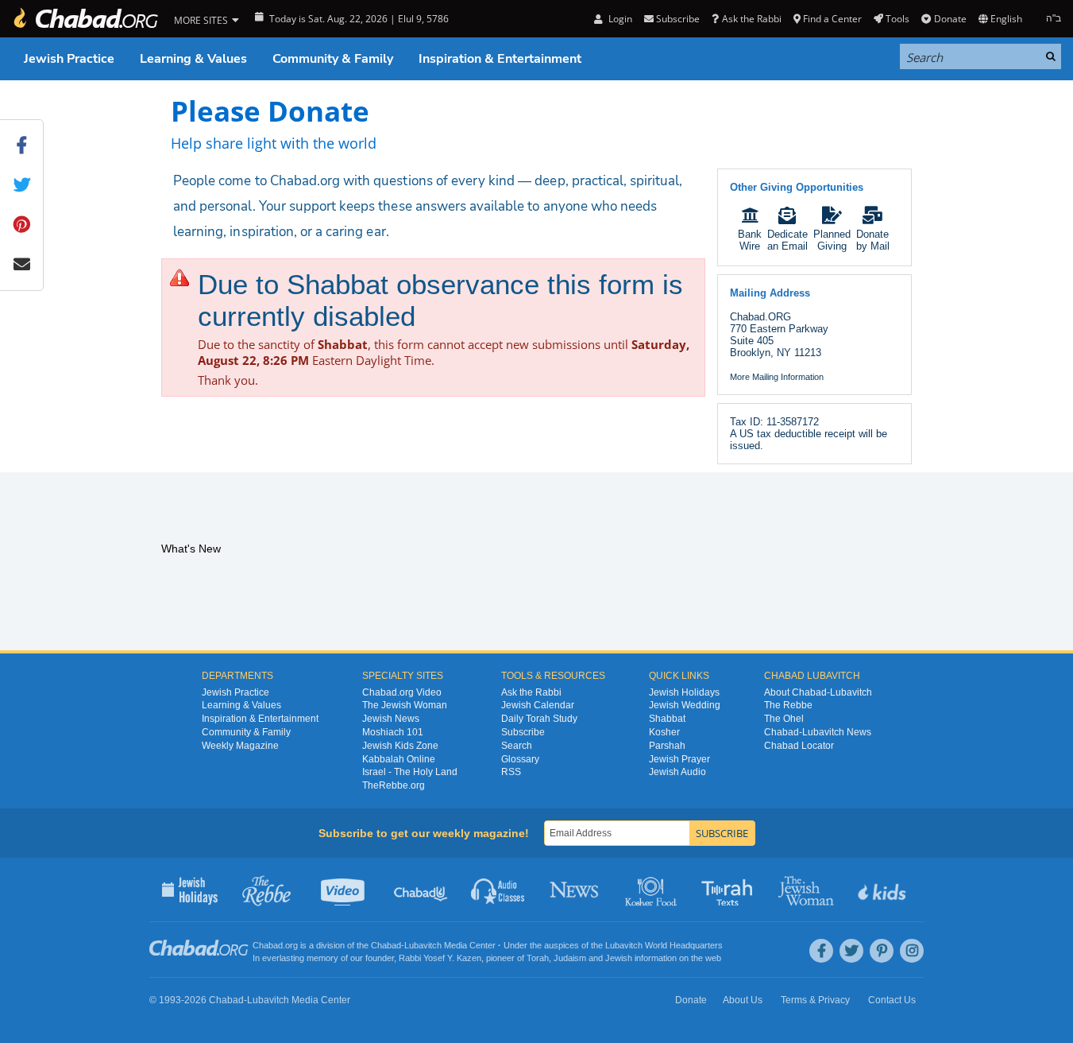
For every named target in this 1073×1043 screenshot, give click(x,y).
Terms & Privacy (815, 1000)
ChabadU (421, 889)
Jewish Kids (884, 889)
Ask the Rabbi (751, 18)
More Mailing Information (777, 377)
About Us (742, 1000)
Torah (538, 958)
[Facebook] (821, 951)
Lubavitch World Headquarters (664, 945)
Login (618, 18)
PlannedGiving (832, 240)
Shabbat (667, 718)
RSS (511, 771)
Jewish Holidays (684, 692)
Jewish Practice (69, 59)
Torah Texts (729, 889)
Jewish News (390, 718)
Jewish (618, 958)
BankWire (750, 240)
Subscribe (523, 732)
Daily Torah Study (539, 718)
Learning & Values (193, 59)
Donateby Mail (873, 240)
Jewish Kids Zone (400, 745)
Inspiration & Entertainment (500, 59)
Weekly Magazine (240, 745)
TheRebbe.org (393, 785)
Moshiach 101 (392, 732)
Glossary (520, 759)
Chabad (386, 945)
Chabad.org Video (402, 692)
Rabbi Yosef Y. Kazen (440, 958)
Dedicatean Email (787, 240)
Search (516, 745)
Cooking (652, 889)
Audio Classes (498, 889)
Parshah (667, 745)
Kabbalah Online (398, 759)
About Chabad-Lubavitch (818, 692)
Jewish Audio (677, 771)
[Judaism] (85, 18)
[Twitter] (851, 951)
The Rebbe (788, 705)
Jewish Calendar (537, 705)
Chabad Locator (799, 745)
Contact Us (892, 1000)
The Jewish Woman (404, 705)
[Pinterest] (882, 951)
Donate (950, 18)
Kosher (664, 732)
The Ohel (784, 718)
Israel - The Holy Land (409, 771)
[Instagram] (912, 951)
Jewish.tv (344, 889)
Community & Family (332, 59)
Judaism (570, 958)
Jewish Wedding (684, 705)
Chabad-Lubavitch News (817, 732)
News (575, 889)
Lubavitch (423, 945)
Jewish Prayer (679, 759)
